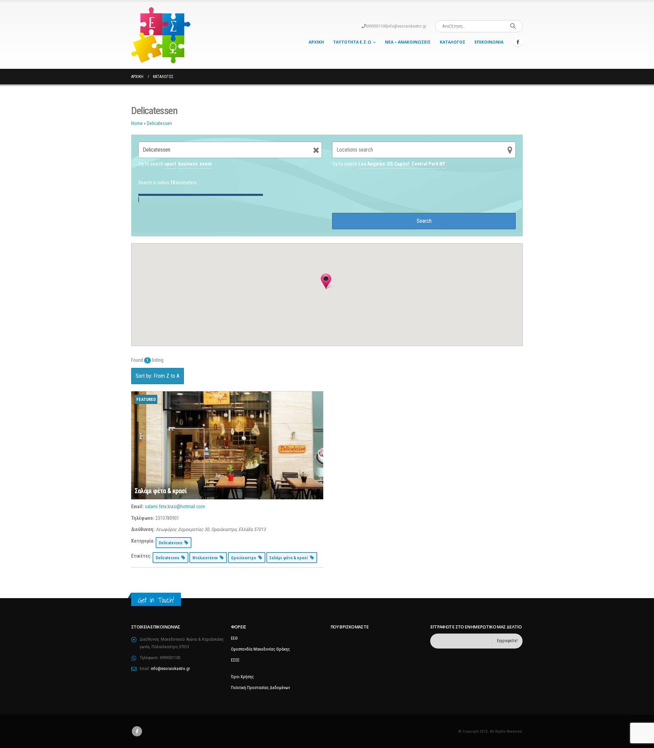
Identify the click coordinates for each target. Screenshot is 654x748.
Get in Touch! (156, 600)
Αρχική (316, 42)
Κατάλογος (452, 42)
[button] (326, 281)
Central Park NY (428, 164)
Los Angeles (371, 164)
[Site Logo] (160, 35)
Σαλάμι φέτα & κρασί (161, 491)
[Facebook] (518, 42)
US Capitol (398, 164)
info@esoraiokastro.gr (406, 26)
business (188, 164)
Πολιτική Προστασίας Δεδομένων (260, 687)
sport (170, 164)
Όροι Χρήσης (242, 676)
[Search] (513, 26)
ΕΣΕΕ (235, 660)
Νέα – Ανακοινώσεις (408, 42)
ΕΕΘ (234, 638)
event (206, 164)
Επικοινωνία (488, 42)
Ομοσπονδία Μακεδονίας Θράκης (260, 649)
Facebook (137, 731)
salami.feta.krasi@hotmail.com (175, 506)
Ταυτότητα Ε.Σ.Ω (352, 42)
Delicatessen (159, 123)
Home (137, 123)
